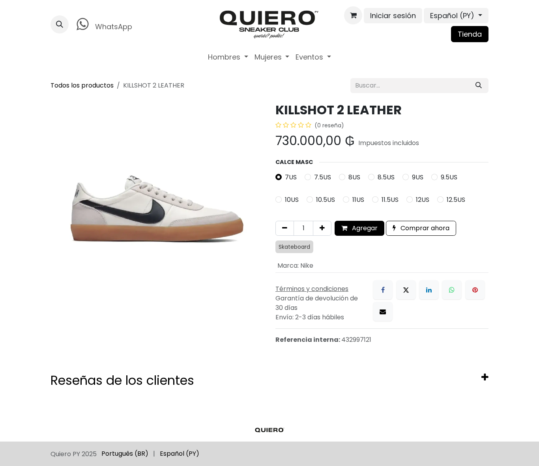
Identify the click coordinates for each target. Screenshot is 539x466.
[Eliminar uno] (284, 228)
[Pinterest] (475, 289)
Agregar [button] (364, 228)
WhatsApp (112, 27)
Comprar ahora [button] (424, 228)
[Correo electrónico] (382, 311)
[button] (60, 24)
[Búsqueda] (478, 85)
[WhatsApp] (451, 289)
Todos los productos (82, 85)
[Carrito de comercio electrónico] (353, 15)
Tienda (470, 34)
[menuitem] (228, 56)
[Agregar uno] (322, 228)
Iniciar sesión (393, 16)
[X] (406, 289)
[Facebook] (382, 289)
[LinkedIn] (428, 289)
